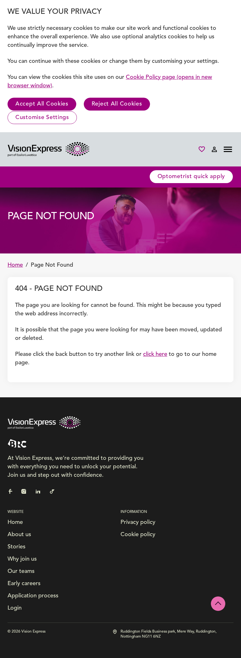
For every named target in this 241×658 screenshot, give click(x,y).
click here (155, 354)
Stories (16, 547)
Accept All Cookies (41, 104)
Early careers (24, 583)
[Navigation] (227, 149)
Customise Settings (42, 117)
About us (19, 534)
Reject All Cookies (117, 104)
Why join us (22, 559)
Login (15, 608)
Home (15, 265)
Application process (33, 596)
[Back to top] (218, 603)
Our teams (21, 571)
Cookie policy (137, 534)
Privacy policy (137, 522)
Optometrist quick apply (191, 176)
